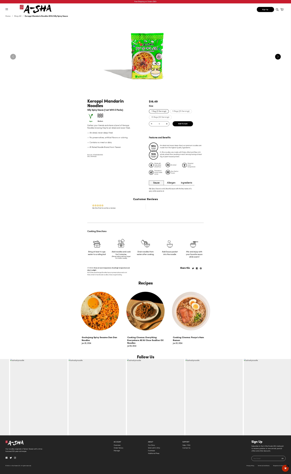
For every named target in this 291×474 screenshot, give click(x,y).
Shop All (17, 16)
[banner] (35, 9)
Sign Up (265, 9)
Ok (283, 458)
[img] (277, 9)
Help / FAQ (186, 445)
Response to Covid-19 (279, 465)
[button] (145, 237)
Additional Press (153, 453)
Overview (117, 445)
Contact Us (186, 448)
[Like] (198, 268)
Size (151, 106)
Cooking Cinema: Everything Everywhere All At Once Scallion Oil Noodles (145, 340)
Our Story (151, 445)
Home (8, 16)
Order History (118, 448)
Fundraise (151, 451)
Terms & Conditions (264, 465)
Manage (117, 451)
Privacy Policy (250, 465)
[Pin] (202, 268)
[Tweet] (193, 268)
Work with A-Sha (154, 448)
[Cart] (282, 9)
